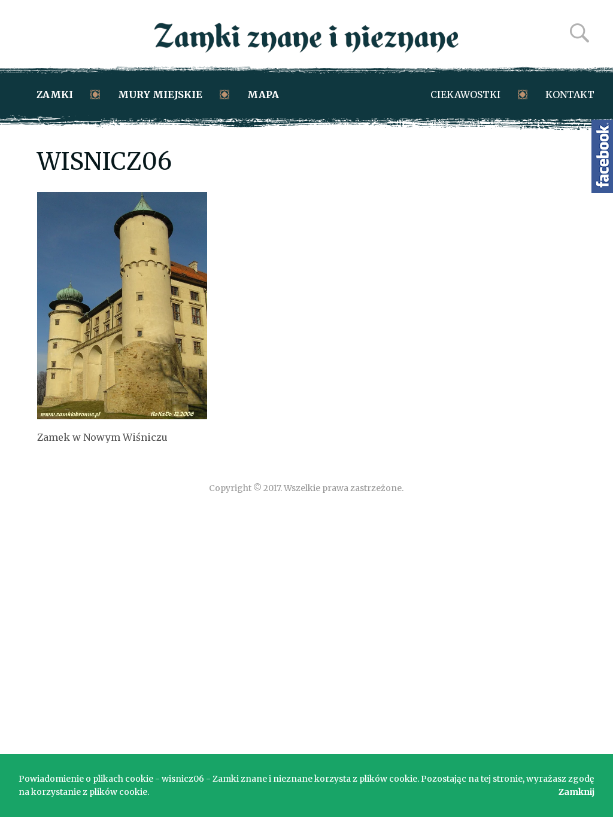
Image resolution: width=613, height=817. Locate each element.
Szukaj (579, 33)
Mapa (263, 94)
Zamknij (576, 791)
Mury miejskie (160, 94)
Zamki (55, 94)
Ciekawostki (465, 94)
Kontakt (569, 94)
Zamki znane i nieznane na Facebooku (602, 156)
